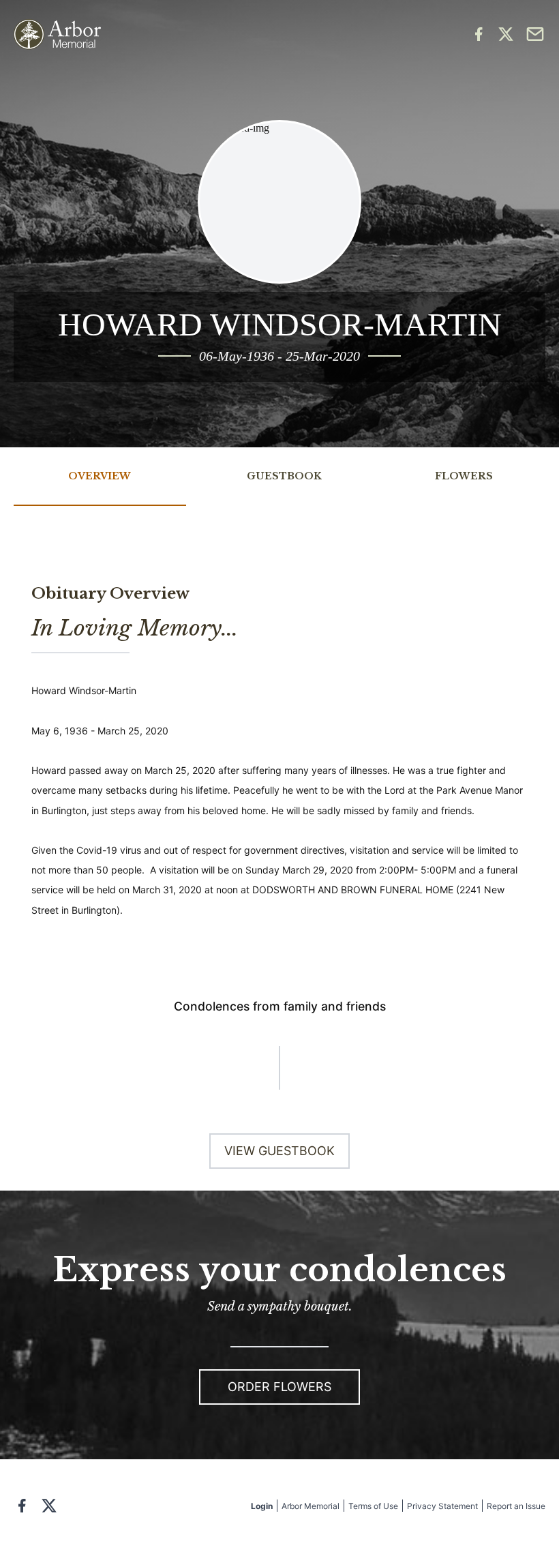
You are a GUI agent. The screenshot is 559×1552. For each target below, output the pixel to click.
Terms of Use (373, 1506)
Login (262, 1506)
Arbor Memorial (310, 1506)
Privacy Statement (442, 1506)
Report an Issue (516, 1506)
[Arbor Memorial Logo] (57, 34)
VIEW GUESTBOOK (279, 1151)
